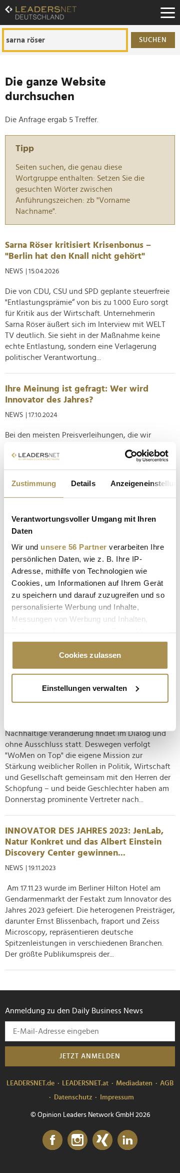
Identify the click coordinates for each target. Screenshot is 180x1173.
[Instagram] (78, 1140)
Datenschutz (73, 1097)
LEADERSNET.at (85, 1083)
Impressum (117, 1097)
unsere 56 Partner (73, 546)
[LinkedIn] (128, 1140)
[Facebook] (52, 1140)
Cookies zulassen (90, 655)
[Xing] (102, 1140)
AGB (167, 1083)
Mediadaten (134, 1083)
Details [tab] (83, 483)
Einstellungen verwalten (84, 687)
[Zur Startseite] (40, 12)
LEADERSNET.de (30, 1083)
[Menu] (167, 12)
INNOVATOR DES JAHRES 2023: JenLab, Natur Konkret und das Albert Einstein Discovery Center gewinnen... (84, 842)
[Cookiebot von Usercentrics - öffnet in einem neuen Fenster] (127, 455)
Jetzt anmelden (90, 1056)
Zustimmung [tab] (34, 483)
